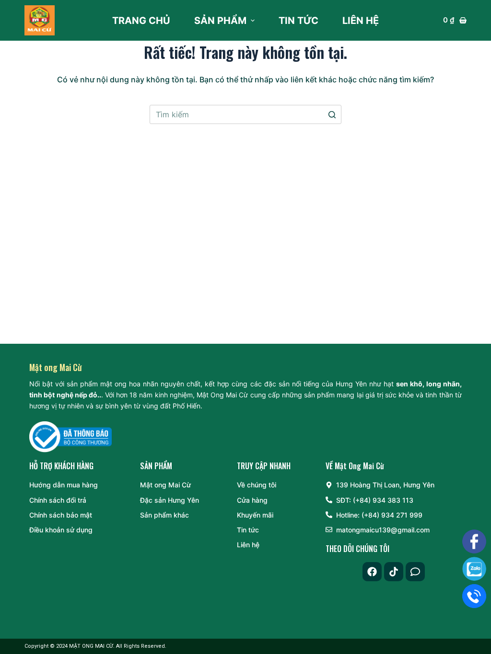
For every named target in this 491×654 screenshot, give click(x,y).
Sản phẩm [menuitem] (220, 20)
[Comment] (415, 571)
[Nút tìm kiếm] (331, 114)
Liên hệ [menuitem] (360, 20)
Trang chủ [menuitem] (141, 20)
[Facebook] (372, 571)
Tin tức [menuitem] (298, 20)
